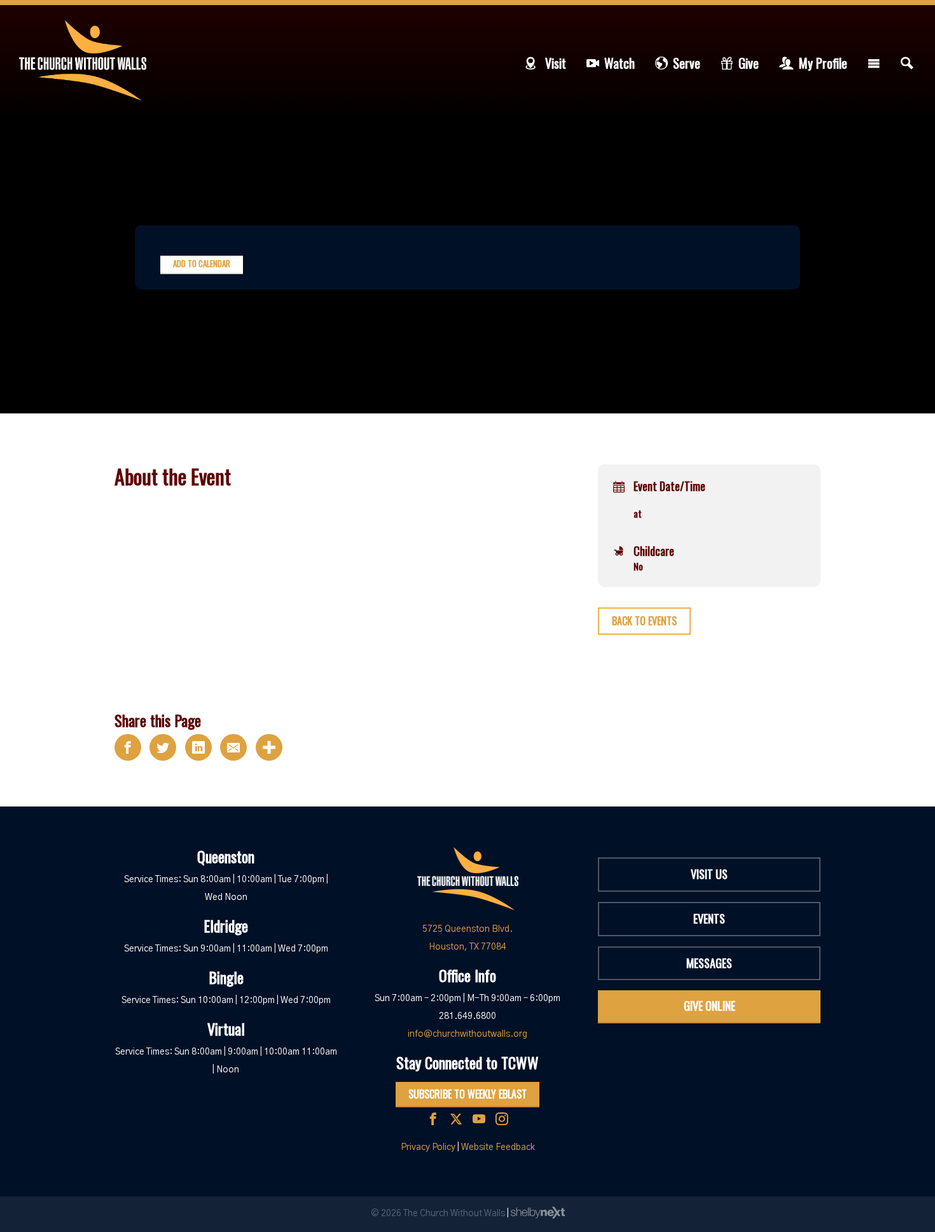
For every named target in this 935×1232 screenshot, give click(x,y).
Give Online (709, 1005)
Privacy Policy (428, 1147)
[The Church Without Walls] (82, 60)
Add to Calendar (201, 263)
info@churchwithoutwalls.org (467, 1034)
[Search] (907, 63)
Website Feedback (498, 1147)
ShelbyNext (538, 1213)
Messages (709, 963)
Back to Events (644, 620)
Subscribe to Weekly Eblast (467, 1094)
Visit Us (709, 874)
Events (709, 918)
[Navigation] (874, 63)
